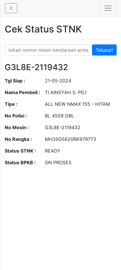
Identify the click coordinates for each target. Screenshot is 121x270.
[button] (11, 8)
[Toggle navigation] (108, 8)
